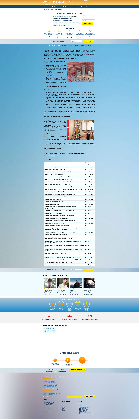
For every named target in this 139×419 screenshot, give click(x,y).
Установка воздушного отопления (59, 34)
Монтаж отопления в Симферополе (50, 394)
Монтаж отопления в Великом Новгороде (51, 393)
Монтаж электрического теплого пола (80, 34)
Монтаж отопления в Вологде (49, 392)
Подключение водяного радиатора (69, 34)
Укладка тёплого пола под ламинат (90, 34)
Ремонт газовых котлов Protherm (50, 386)
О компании (84, 6)
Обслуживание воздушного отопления (55, 153)
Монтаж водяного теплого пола (49, 34)
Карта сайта (45, 417)
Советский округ (49, 331)
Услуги (64, 6)
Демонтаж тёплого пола (52, 155)
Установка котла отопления (48, 381)
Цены (74, 6)
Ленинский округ (49, 328)
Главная (54, 6)
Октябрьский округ (50, 330)
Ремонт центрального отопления (77, 153)
